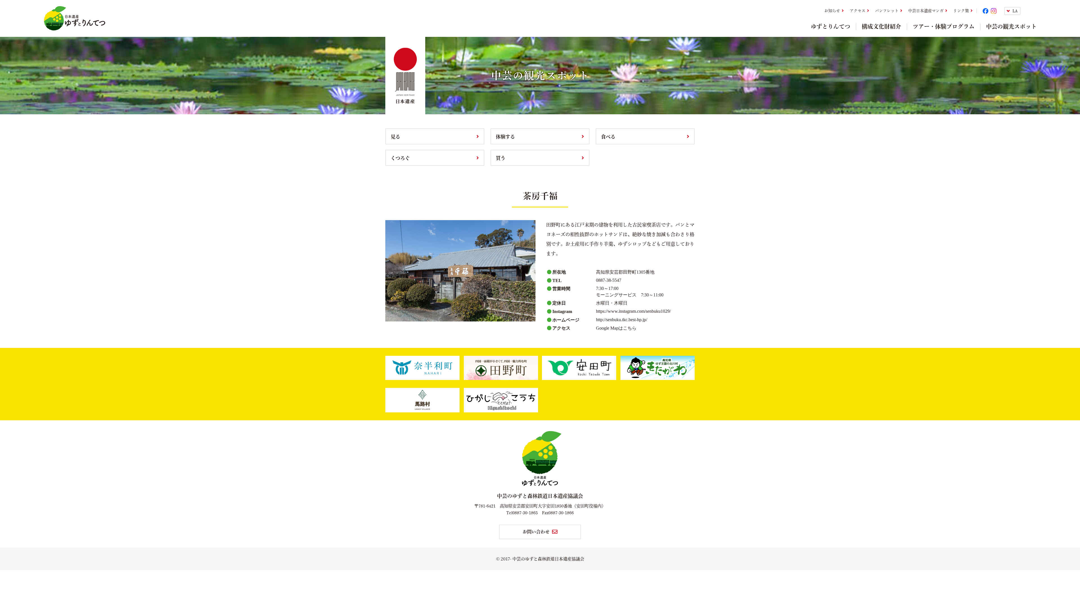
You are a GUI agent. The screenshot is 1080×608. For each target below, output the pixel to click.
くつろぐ (400, 157)
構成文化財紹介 (881, 26)
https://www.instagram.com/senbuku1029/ (633, 311)
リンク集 (961, 11)
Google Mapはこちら (616, 328)
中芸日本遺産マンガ (926, 11)
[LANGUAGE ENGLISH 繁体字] (1020, 11)
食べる (608, 136)
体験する (505, 136)
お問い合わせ (536, 531)
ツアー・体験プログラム (944, 26)
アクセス (857, 11)
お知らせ (832, 11)
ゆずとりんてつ (830, 26)
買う (500, 157)
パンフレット (887, 11)
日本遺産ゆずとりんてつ (74, 18)
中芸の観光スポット (1011, 26)
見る (395, 136)
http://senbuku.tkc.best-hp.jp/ (621, 319)
